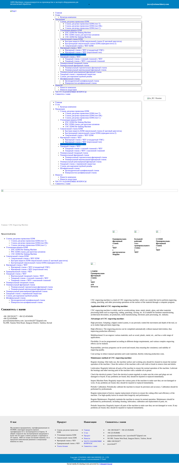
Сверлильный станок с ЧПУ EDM (79, 46)
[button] (95, 98)
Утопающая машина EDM (71, 30)
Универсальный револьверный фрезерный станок (81, 72)
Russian (158, 98)
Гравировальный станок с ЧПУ (73, 54)
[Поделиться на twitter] (14, 447)
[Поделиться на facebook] (11, 447)
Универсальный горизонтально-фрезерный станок (86, 68)
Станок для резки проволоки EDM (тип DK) (83, 26)
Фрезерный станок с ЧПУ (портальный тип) (83, 52)
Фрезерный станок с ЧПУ (71, 48)
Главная (58, 102)
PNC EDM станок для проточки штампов (82, 35)
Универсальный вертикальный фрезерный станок (85, 70)
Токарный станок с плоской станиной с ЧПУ (83, 59)
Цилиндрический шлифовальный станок (82, 81)
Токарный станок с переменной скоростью (78, 74)
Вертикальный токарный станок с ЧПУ (27, 276)
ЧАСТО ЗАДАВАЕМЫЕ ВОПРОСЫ (70, 92)
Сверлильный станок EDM (71, 39)
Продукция (60, 19)
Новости (58, 85)
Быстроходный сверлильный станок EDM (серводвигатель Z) (90, 43)
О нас (57, 15)
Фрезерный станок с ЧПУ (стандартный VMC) (84, 50)
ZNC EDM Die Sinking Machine (78, 32)
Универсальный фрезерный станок (74, 65)
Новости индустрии (68, 179)
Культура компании (68, 17)
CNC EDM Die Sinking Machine (78, 37)
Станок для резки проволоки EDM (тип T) (82, 24)
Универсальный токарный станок (74, 63)
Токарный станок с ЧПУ (70, 57)
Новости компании (68, 87)
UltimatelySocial (105, 464)
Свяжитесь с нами (62, 94)
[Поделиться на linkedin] (17, 447)
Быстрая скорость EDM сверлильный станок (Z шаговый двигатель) (93, 41)
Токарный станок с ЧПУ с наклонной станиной (85, 61)
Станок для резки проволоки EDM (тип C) (82, 28)
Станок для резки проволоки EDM (74, 22)
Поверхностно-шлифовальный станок (81, 83)
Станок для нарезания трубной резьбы (76, 76)
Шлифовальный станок (70, 79)
